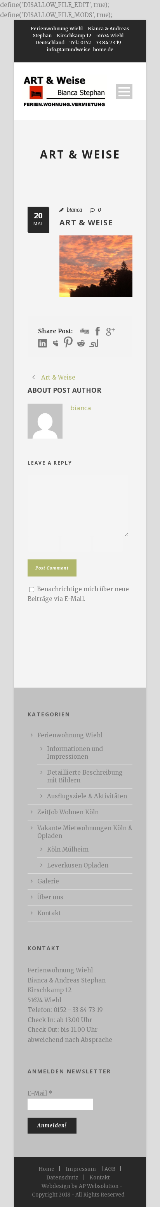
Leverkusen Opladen (77, 865)
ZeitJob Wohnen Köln (68, 812)
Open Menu (124, 91)
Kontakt (49, 913)
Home (46, 1169)
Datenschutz (62, 1177)
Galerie (48, 881)
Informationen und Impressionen (75, 752)
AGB (109, 1169)
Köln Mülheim (68, 849)
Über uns (50, 897)
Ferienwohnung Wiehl (70, 735)
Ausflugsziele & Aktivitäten (87, 796)
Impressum (81, 1169)
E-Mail (40, 1093)
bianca (74, 210)
